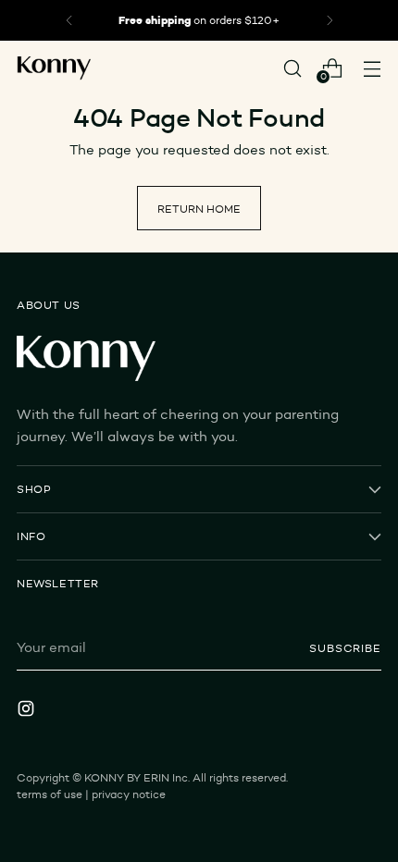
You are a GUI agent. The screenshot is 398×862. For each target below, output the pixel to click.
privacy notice (129, 794)
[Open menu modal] (372, 68)
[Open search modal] (292, 68)
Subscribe (345, 648)
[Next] (329, 20)
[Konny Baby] (54, 68)
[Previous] (69, 20)
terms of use (49, 794)
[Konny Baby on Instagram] (28, 711)
